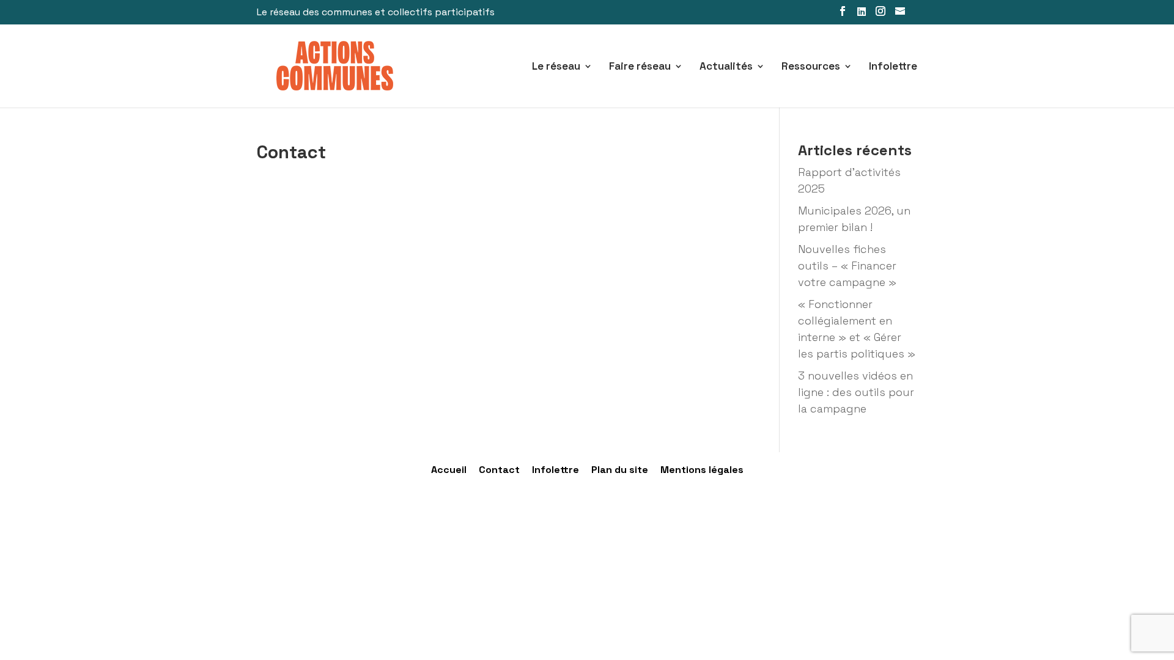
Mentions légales (702, 469)
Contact (499, 469)
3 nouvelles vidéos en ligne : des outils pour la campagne (856, 392)
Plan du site (619, 469)
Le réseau (556, 67)
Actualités (726, 67)
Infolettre (893, 67)
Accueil (449, 469)
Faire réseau (640, 67)
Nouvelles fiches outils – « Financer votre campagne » (847, 265)
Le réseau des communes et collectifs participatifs (376, 12)
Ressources (810, 67)
